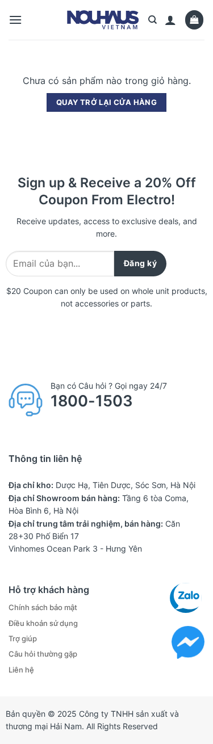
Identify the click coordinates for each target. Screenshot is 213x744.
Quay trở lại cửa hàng (106, 102)
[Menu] (15, 19)
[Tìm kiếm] (152, 20)
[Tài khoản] (170, 19)
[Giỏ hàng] (194, 19)
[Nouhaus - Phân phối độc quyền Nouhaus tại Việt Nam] (103, 20)
